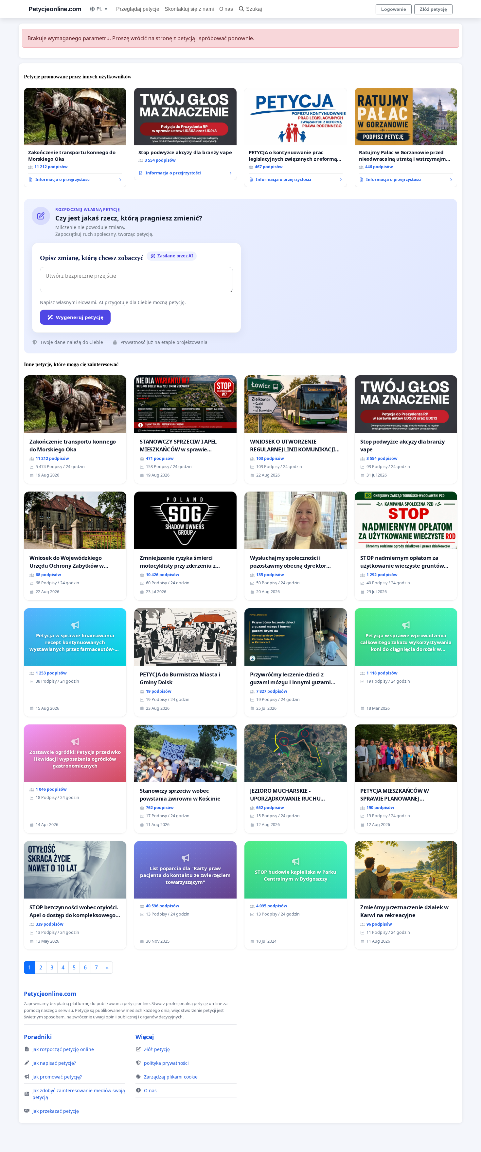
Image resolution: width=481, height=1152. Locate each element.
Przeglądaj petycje (137, 9)
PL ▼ (102, 8)
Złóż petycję (433, 9)
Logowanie (393, 9)
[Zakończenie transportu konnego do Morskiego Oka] (75, 137)
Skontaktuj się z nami (189, 9)
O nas (226, 9)
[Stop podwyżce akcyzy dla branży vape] (185, 134)
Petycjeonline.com (54, 9)
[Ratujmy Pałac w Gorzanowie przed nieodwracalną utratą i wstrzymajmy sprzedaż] (406, 137)
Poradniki (38, 1037)
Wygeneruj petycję (79, 317)
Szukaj (254, 9)
